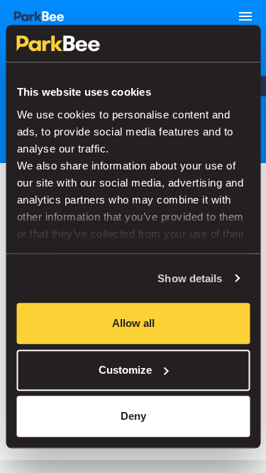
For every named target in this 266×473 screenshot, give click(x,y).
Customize (125, 370)
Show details (189, 278)
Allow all (133, 323)
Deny (133, 416)
